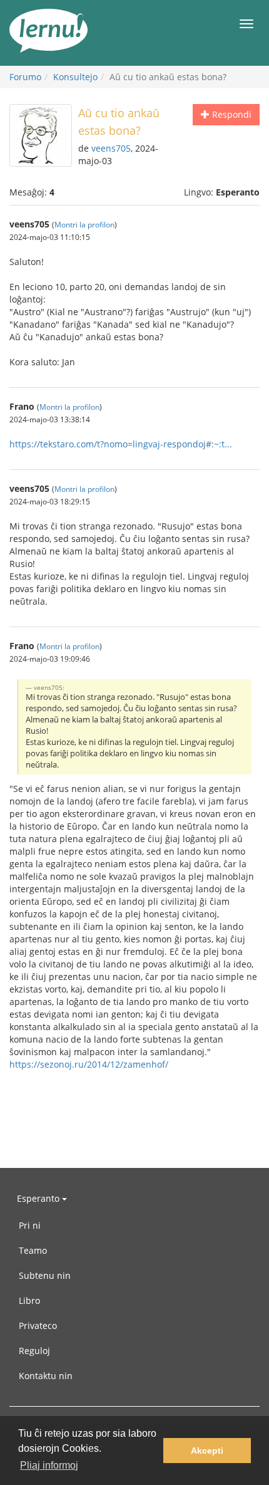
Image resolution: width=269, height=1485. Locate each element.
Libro (29, 1300)
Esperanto (39, 1198)
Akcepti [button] (207, 1451)
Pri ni (30, 1225)
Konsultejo (75, 77)
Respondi (230, 114)
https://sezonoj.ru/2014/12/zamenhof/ (88, 1064)
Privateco (38, 1325)
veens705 (111, 148)
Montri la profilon (84, 224)
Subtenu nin (45, 1275)
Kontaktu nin (46, 1376)
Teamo (33, 1250)
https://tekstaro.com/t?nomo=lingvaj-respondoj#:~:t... (120, 444)
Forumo (25, 77)
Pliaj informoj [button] (49, 1465)
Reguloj (34, 1351)
